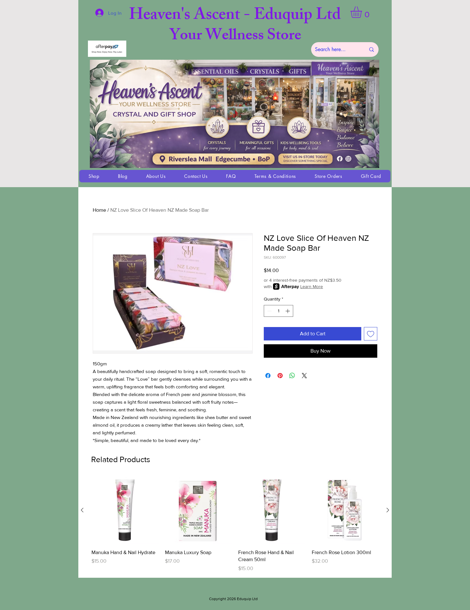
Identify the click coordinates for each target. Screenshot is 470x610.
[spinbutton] (278, 310)
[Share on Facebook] (268, 375)
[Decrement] (269, 310)
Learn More (311, 286)
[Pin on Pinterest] (280, 375)
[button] (362, 12)
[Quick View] (125, 510)
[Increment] (288, 310)
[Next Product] (388, 510)
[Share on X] (304, 375)
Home (99, 210)
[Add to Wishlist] (370, 333)
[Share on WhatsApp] (292, 375)
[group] (235, 524)
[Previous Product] (82, 510)
